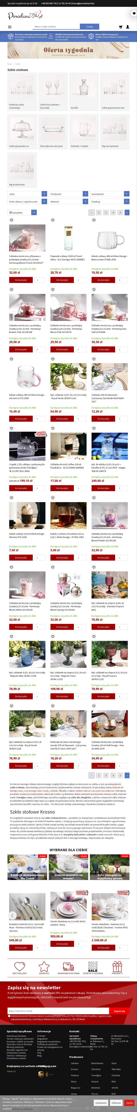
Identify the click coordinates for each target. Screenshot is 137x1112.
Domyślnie (17, 212)
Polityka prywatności (47, 1044)
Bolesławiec (97, 1063)
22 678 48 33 (119, 1042)
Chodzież (96, 1069)
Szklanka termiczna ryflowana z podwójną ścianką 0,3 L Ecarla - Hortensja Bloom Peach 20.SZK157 (26, 259)
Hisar (114, 1063)
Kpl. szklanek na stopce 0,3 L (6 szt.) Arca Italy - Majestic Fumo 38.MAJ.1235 (68, 676)
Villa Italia (116, 1069)
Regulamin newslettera (48, 1041)
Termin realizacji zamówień (20, 1038)
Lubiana (75, 1063)
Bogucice (75, 1087)
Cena (11, 194)
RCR (114, 1093)
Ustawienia (101, 1102)
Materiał (55, 201)
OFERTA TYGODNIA (93, 973)
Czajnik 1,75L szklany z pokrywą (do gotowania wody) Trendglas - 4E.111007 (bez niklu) (27, 467)
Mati (114, 1081)
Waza (73, 1081)
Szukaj (89, 26)
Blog (39, 1055)
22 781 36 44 (64, 3)
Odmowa (116, 1102)
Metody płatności (15, 1047)
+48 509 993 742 (49, 3)
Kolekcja (96, 201)
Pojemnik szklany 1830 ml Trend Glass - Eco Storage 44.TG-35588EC (67, 258)
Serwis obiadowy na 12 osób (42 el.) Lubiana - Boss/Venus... (109, 923)
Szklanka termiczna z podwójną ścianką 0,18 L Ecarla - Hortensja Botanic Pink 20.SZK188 (25, 329)
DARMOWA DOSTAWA (69, 973)
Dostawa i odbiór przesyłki (20, 1041)
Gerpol (94, 1081)
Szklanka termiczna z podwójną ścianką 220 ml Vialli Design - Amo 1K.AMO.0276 (108, 745)
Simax (74, 1093)
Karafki (74, 107)
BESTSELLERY (20, 973)
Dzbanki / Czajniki (79, 146)
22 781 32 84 (98, 1048)
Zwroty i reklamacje (16, 1055)
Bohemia (95, 1087)
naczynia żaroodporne (103, 790)
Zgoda (129, 1102)
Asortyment (98, 194)
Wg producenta (17, 184)
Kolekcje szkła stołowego (16, 106)
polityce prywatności (22, 1108)
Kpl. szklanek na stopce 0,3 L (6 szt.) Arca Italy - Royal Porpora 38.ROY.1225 (109, 676)
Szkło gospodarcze (19, 146)
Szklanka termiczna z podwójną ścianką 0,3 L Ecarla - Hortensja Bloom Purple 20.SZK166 (107, 537)
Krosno (74, 1069)
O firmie (41, 1036)
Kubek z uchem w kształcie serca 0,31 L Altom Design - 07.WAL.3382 (67, 535)
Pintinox (75, 1075)
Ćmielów (116, 1075)
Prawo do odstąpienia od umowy (49, 1048)
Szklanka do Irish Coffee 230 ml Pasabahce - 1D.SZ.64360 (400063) (67, 466)
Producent (56, 194)
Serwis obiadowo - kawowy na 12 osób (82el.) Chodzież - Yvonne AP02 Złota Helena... (68, 927)
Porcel (94, 1093)
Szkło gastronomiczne (113, 107)
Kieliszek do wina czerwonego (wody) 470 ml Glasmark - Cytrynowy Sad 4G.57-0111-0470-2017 (68, 745)
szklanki (54, 790)
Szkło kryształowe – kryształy (50, 106)
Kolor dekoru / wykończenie (23, 201)
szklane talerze (83, 790)
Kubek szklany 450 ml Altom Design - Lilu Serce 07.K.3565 (27, 396)
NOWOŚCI (44, 973)
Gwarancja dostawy (16, 1036)
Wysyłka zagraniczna (17, 1050)
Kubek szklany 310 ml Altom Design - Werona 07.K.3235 (27, 535)
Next (124, 915)
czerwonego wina (33, 790)
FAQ (39, 1052)
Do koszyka (21, 279)
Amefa (115, 1087)
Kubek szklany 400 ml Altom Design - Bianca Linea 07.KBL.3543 (110, 258)
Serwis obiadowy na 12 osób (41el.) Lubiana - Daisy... (26, 923)
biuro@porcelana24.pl (83, 3)
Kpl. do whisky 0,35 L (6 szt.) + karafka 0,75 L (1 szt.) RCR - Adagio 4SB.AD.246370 (109, 467)
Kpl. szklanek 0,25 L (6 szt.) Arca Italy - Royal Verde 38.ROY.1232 (68, 396)
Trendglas (96, 1075)
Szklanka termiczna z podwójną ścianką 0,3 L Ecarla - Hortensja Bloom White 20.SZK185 (25, 606)
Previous (12, 915)
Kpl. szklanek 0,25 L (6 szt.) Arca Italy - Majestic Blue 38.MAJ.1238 (27, 674)
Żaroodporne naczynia (51, 146)
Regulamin (42, 1038)
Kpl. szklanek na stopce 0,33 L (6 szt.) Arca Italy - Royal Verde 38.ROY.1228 (25, 745)
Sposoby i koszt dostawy (19, 1044)
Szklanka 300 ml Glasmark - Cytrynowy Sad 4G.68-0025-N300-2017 (108, 398)
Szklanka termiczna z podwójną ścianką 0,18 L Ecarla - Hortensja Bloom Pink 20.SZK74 (66, 329)
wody (46, 790)
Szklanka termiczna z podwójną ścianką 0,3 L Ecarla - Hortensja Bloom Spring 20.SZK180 (66, 606)
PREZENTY (117, 973)
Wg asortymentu (110, 146)
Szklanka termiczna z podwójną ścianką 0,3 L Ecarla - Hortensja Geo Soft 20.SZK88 (109, 329)
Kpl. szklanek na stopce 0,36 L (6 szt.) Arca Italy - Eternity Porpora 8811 (108, 606)
